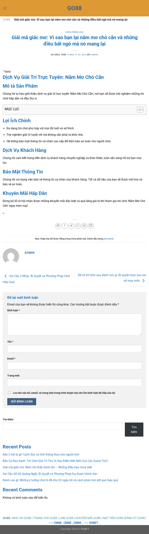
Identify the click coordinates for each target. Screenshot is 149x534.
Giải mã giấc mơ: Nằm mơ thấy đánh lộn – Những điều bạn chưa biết (47, 467)
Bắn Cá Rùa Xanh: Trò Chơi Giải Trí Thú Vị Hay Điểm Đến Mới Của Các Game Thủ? (55, 461)
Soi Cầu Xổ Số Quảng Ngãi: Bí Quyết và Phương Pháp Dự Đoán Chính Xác (50, 474)
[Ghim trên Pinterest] (84, 226)
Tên (10, 341)
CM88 (57, 523)
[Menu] (5, 8)
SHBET (93, 523)
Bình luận (13, 310)
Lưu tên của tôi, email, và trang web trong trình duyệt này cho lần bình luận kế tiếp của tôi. (64, 392)
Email (11, 358)
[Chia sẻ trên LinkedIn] (91, 226)
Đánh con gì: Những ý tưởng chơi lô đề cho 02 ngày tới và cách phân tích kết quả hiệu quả (60, 480)
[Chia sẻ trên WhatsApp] (58, 226)
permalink (108, 238)
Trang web (13, 375)
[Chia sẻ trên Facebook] (65, 226)
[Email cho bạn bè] (78, 226)
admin (94, 55)
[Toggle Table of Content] (138, 110)
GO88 (6, 19)
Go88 (74, 8)
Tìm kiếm (8, 419)
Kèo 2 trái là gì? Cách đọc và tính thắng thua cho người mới (41, 454)
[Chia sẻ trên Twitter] (71, 226)
